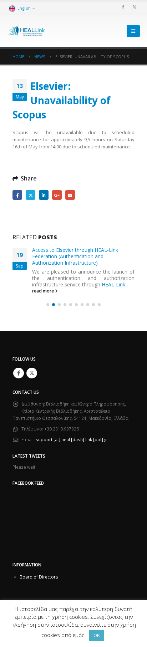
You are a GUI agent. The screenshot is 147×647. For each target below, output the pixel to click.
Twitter (30, 195)
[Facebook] (123, 7)
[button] (133, 31)
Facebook (17, 195)
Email (70, 195)
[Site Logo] (26, 31)
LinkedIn (44, 195)
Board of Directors (39, 577)
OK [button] (96, 635)
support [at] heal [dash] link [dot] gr (72, 439)
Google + (57, 195)
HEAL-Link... (115, 284)
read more (43, 291)
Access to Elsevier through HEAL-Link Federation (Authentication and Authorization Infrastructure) (75, 256)
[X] (135, 7)
